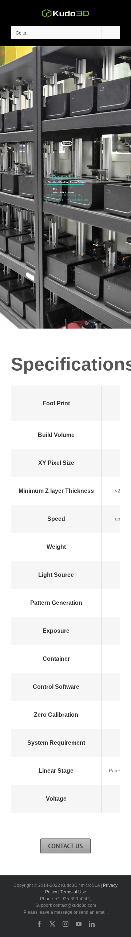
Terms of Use (73, 891)
